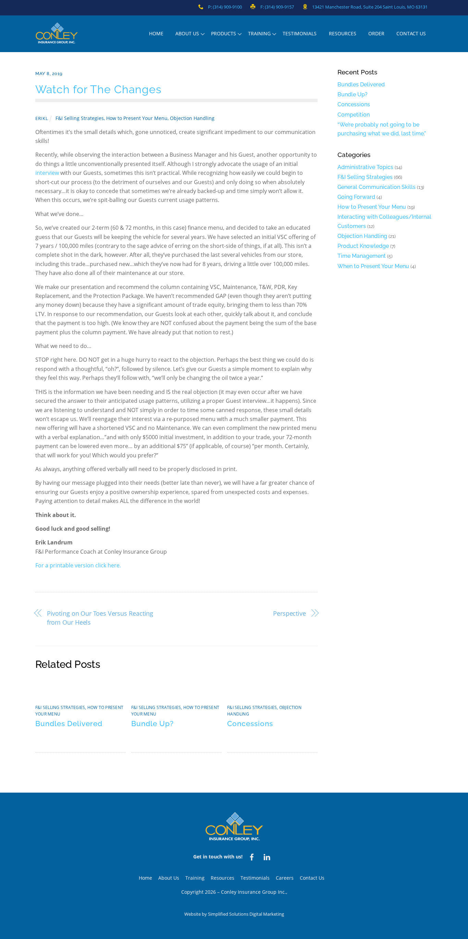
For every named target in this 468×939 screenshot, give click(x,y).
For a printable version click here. (78, 565)
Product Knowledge (363, 246)
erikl (41, 118)
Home (156, 33)
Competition (353, 114)
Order (376, 33)
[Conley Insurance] (56, 40)
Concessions (250, 723)
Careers (285, 878)
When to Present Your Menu (373, 266)
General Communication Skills (376, 187)
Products (223, 33)
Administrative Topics (365, 167)
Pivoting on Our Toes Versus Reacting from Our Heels (100, 617)
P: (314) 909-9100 (225, 7)
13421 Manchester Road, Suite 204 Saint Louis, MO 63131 (370, 7)
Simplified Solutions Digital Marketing (246, 914)
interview (47, 173)
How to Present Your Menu (137, 118)
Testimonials (300, 33)
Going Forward (356, 197)
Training (259, 33)
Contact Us (411, 33)
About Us (187, 33)
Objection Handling (192, 118)
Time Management (361, 256)
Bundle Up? (152, 723)
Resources (342, 33)
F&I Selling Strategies (80, 118)
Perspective (289, 613)
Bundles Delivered (68, 723)
